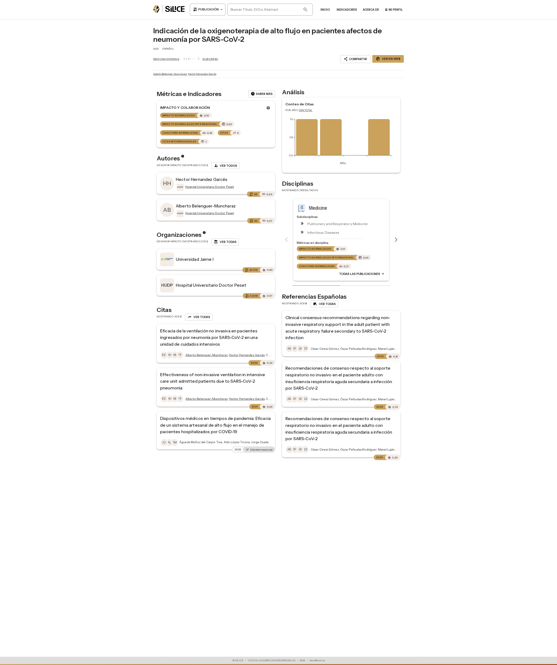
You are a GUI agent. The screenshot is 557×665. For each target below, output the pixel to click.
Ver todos (225, 165)
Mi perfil (394, 9)
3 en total (306, 110)
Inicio (325, 9)
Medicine (318, 207)
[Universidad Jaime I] (167, 259)
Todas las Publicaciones (361, 274)
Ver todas (225, 241)
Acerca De (371, 9)
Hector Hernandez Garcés (202, 74)
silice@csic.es (317, 660)
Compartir (355, 59)
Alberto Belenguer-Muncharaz (170, 74)
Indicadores (347, 9)
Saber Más (262, 93)
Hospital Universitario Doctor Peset (211, 285)
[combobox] (208, 9)
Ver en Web (388, 58)
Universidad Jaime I (194, 259)
